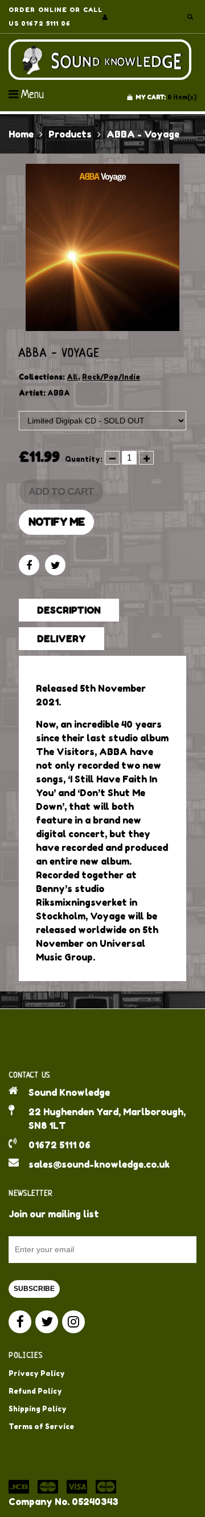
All (72, 377)
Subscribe (34, 1289)
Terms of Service (41, 1426)
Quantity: (83, 459)
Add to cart (60, 491)
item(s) (166, 97)
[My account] (105, 17)
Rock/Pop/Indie (111, 377)
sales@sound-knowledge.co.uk (99, 1164)
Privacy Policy (37, 1373)
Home (21, 134)
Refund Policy (35, 1391)
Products (70, 134)
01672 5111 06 (59, 1145)
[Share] (29, 565)
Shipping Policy (38, 1409)
